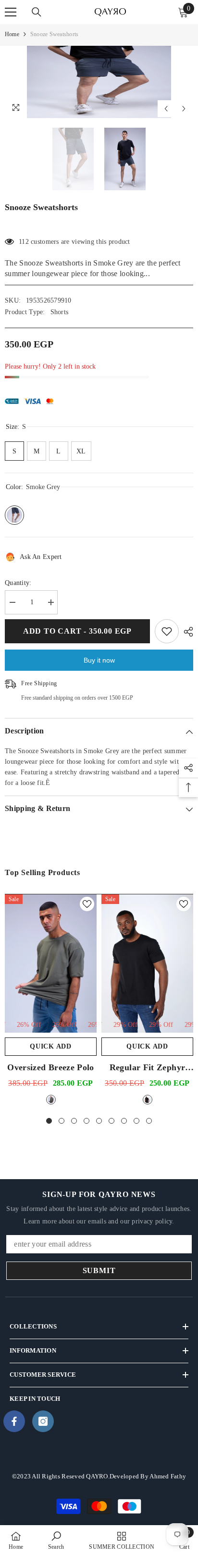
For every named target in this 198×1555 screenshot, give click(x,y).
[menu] (10, 12)
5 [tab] (99, 1121)
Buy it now (99, 660)
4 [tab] (86, 1121)
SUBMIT (99, 1270)
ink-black (147, 1099)
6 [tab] (111, 1121)
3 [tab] (74, 1121)
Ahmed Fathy (167, 1476)
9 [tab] (149, 1121)
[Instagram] (43, 1421)
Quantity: (18, 582)
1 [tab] (49, 1121)
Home (12, 34)
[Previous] (166, 108)
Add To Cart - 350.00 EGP (75, 631)
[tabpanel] (50, 1000)
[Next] (183, 108)
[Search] (36, 12)
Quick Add (50, 1046)
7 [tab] (124, 1121)
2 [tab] (61, 1121)
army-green (51, 1099)
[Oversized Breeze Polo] (51, 963)
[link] (56, 1540)
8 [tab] (136, 1121)
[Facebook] (14, 1421)
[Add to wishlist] (167, 631)
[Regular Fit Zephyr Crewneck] (147, 963)
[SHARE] (186, 631)
